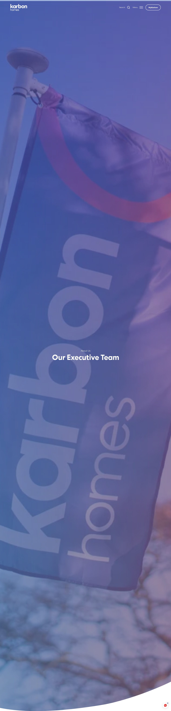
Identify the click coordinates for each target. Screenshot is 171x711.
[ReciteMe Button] (167, 703)
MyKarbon (153, 7)
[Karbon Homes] (30, 7)
